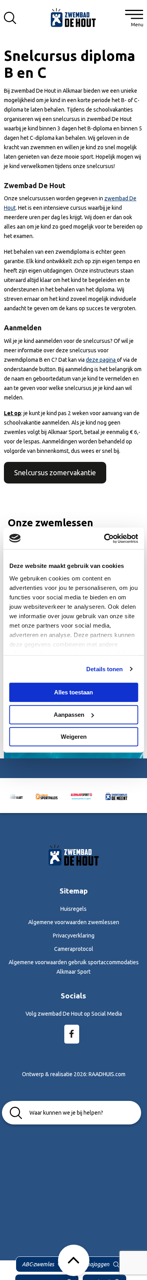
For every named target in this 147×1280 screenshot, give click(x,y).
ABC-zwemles (38, 1264)
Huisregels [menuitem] (73, 909)
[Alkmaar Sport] (75, 795)
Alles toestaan (73, 692)
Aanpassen (69, 714)
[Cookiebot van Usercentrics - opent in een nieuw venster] (104, 538)
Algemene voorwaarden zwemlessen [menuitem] (73, 922)
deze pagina (101, 360)
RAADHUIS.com (107, 1074)
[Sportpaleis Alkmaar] (40, 795)
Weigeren (74, 736)
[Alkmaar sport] (73, 16)
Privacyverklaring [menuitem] (73, 935)
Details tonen (104, 669)
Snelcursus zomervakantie (55, 472)
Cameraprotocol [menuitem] (73, 949)
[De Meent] (110, 795)
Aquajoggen (94, 1264)
